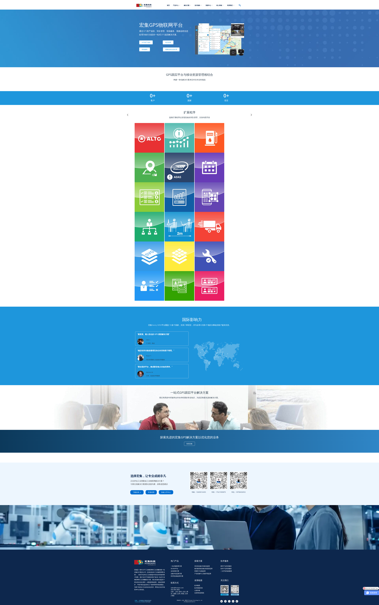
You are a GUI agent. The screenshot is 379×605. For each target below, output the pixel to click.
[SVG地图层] (150, 256)
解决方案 (186, 5)
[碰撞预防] (180, 167)
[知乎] (225, 601)
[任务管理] (150, 286)
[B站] (233, 601)
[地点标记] (150, 197)
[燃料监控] (209, 138)
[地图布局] (180, 256)
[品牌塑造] (209, 197)
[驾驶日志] (180, 286)
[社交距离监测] (180, 226)
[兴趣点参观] (180, 197)
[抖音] (237, 601)
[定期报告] (209, 167)
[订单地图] (150, 167)
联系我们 (230, 5)
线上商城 (219, 5)
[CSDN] (229, 601)
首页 (168, 5)
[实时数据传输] (150, 138)
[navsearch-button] (241, 5)
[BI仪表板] (180, 138)
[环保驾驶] (209, 226)
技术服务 (197, 5)
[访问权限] (150, 226)
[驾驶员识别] (209, 286)
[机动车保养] (209, 256)
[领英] (221, 601)
